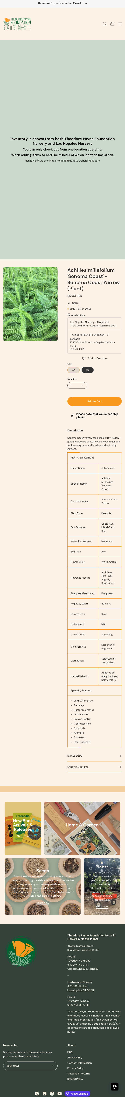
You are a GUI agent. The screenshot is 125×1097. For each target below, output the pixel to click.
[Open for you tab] (114, 1087)
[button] (104, 24)
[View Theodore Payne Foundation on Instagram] (37, 1093)
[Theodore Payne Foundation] (17, 24)
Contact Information (79, 1063)
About (71, 1045)
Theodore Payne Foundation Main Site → (62, 3)
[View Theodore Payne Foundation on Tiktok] (44, 1093)
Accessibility (74, 1057)
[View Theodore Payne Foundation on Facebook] (52, 1093)
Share (75, 303)
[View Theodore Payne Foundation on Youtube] (59, 1093)
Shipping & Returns (77, 766)
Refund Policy (75, 1079)
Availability (78, 315)
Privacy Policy (75, 1068)
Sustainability (74, 756)
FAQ (69, 1052)
